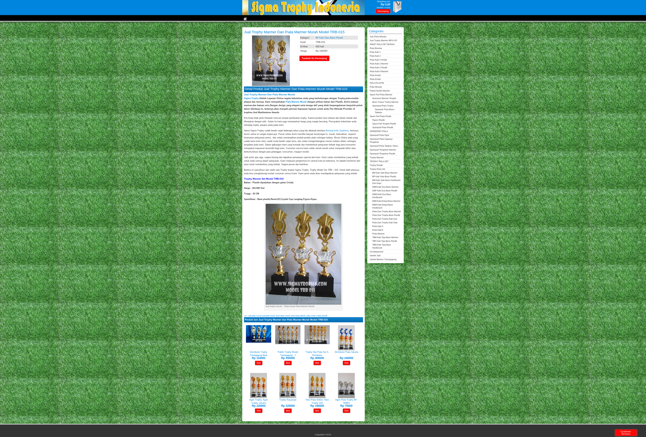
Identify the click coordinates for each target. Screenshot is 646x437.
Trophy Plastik (376, 165)
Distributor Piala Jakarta (346, 352)
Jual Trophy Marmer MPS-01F (383, 40)
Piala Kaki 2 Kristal (378, 60)
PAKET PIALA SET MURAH (382, 44)
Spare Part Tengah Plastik (384, 124)
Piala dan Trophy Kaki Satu (385, 222)
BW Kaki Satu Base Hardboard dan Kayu (386, 181)
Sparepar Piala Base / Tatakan (385, 111)
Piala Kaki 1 (375, 52)
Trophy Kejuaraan (287, 399)
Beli (259, 363)
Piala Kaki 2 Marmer (379, 64)
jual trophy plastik (298, 316)
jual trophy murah (283, 316)
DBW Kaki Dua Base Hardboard (381, 196)
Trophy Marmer (377, 157)
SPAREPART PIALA (379, 131)
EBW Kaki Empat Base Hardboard (382, 206)
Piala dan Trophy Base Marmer (386, 211)
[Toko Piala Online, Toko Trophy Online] (317, 397)
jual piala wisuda (378, 36)
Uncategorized (376, 252)
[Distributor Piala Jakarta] (346, 349)
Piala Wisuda (376, 87)
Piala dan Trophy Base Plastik (386, 215)
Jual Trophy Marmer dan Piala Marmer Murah (269, 94)
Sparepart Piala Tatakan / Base (384, 146)
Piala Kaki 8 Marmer (379, 71)
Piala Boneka (376, 48)
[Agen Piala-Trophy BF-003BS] (346, 397)
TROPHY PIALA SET (379, 161)
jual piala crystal (254, 316)
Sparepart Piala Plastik (382, 127)
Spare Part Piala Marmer (381, 94)
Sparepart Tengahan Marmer (383, 150)
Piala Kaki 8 (377, 230)
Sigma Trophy (251, 98)
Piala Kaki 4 (377, 226)
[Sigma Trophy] (303, 14)
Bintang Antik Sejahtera (337, 130)
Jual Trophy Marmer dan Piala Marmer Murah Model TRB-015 (294, 32)
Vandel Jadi (375, 255)
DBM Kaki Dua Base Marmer (385, 187)
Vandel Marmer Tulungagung (383, 259)
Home (245, 25)
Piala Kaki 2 (375, 56)
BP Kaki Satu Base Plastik (282, 25)
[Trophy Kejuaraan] (287, 397)
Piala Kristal (375, 75)
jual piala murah (268, 316)
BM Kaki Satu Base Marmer (384, 173)
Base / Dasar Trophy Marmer (385, 102)
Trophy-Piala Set (259, 25)
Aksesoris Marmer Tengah (384, 98)
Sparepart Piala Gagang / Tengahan (381, 140)
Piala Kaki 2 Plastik (378, 67)
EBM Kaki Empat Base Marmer (386, 201)
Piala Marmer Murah (296, 102)
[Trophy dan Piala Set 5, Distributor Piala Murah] (317, 343)
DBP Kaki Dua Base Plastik (384, 190)
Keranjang (383, 11)
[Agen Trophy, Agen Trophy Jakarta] (258, 397)
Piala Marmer (378, 234)
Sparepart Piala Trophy (382, 106)
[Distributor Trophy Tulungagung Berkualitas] (258, 342)
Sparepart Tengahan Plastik (382, 154)
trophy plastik (321, 316)
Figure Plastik (378, 120)
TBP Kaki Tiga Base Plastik (384, 241)
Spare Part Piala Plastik (380, 116)
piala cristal (310, 316)
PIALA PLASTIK (377, 83)
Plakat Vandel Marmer (380, 91)
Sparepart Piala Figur (379, 135)
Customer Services (626, 432)
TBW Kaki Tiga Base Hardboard (381, 246)
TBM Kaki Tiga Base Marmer (385, 237)
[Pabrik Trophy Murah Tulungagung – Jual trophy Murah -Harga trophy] (287, 343)
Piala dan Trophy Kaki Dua (384, 219)
